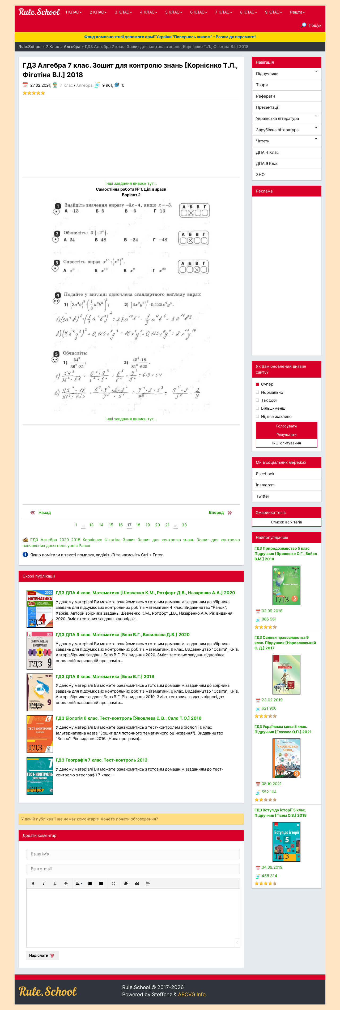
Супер (266, 384)
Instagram (265, 484)
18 (138, 524)
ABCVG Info (192, 994)
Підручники (267, 73)
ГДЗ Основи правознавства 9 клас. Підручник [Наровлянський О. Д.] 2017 (285, 642)
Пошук (315, 25)
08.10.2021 (272, 783)
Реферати (265, 96)
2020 (64, 539)
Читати (263, 140)
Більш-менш (272, 408)
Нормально (271, 392)
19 (148, 524)
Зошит (129, 539)
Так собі (268, 400)
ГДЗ (34, 539)
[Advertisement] (131, 138)
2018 (75, 539)
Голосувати (286, 426)
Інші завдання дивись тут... (131, 183)
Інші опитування (286, 443)
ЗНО (260, 174)
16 (120, 524)
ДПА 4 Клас (267, 152)
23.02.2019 (272, 699)
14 (101, 524)
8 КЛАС (247, 12)
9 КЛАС (272, 12)
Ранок (84, 545)
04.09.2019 (272, 867)
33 (184, 524)
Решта (296, 12)
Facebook (265, 473)
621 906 (269, 708)
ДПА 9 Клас (267, 163)
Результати (286, 434)
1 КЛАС (72, 12)
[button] (33, 883)
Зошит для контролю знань (166, 539)
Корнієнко (92, 539)
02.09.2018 (272, 610)
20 (157, 524)
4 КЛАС (147, 12)
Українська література (277, 118)
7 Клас (66, 85)
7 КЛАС (222, 12)
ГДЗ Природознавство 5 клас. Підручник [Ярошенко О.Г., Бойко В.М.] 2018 (285, 553)
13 (91, 524)
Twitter (262, 496)
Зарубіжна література (277, 129)
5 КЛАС (172, 12)
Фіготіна (112, 539)
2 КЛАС (97, 12)
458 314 (269, 875)
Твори (262, 84)
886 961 (269, 619)
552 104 (269, 791)
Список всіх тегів (286, 522)
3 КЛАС (122, 12)
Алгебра (84, 85)
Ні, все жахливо (276, 416)
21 (167, 524)
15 (111, 524)
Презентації (267, 107)
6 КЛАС (197, 12)
